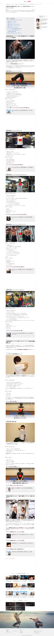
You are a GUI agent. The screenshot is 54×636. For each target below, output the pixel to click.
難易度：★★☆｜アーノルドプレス (13, 27)
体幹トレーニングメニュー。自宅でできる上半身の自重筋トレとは (43, 27)
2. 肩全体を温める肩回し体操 (12, 31)
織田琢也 (7, 9)
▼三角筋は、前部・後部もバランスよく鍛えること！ (14, 32)
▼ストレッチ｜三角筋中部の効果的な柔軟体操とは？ (14, 28)
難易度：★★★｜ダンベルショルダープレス (14, 24)
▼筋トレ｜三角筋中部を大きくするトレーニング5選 (14, 19)
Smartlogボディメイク (9, 4)
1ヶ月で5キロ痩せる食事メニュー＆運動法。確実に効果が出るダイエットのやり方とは (44, 23)
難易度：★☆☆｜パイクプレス (12, 21)
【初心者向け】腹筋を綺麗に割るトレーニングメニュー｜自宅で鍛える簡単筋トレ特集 (43, 20)
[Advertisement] (13, 565)
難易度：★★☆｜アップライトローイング (14, 25)
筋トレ (13, 4)
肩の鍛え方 (16, 4)
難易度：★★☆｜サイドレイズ (12, 22)
